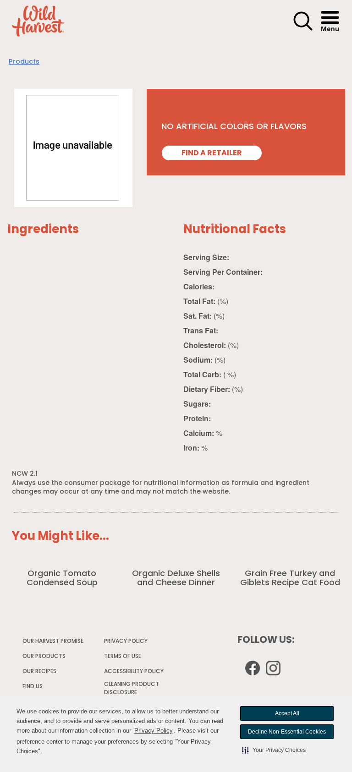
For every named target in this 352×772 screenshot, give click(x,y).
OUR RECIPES (39, 671)
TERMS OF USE (123, 658)
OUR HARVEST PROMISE (52, 641)
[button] (274, 750)
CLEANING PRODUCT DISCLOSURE (131, 690)
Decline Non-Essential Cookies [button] (287, 732)
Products (24, 62)
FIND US (32, 687)
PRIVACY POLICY (126, 643)
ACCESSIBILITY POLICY (134, 673)
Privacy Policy (153, 730)
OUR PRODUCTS (44, 656)
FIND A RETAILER (212, 153)
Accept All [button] (287, 713)
